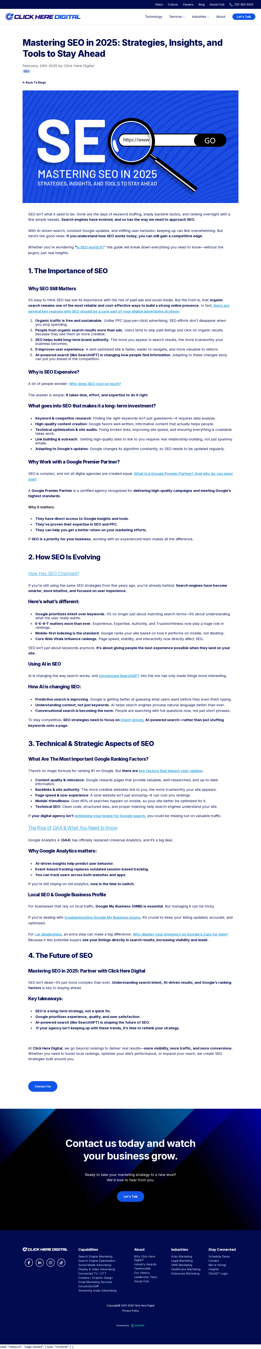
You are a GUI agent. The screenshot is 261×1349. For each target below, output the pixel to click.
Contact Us (43, 1086)
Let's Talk (244, 16)
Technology (153, 16)
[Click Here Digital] (45, 1249)
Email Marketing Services (95, 1282)
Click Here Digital (144, 1305)
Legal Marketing (182, 1260)
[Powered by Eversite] (138, 1325)
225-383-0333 (243, 4)
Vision (159, 4)
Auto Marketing (181, 1256)
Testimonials (142, 1268)
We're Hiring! (217, 1265)
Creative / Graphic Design (95, 1277)
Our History (142, 1273)
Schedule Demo (219, 1256)
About (220, 16)
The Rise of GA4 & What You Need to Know (72, 828)
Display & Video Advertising (96, 1269)
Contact (213, 1260)
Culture (173, 4)
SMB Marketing (181, 1265)
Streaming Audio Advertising (97, 1290)
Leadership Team (145, 1277)
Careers (188, 4)
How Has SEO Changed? (53, 573)
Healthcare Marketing (185, 1269)
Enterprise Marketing (185, 1273)
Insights (213, 1269)
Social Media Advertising (94, 1265)
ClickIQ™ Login (218, 1273)
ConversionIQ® (88, 1286)
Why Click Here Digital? (144, 1258)
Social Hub (217, 4)
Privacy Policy (130, 1310)
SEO (26, 71)
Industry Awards (145, 1264)
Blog (202, 4)
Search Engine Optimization (96, 1260)
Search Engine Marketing (95, 1256)
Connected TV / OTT (92, 1273)
